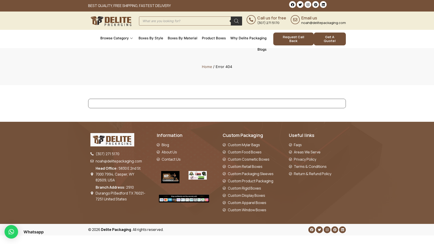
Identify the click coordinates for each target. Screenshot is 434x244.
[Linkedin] (323, 4)
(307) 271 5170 (268, 22)
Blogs (262, 49)
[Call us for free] (251, 19)
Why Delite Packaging (248, 38)
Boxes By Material (182, 38)
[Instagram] (307, 4)
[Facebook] (292, 4)
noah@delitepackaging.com (323, 22)
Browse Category (114, 38)
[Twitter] (300, 4)
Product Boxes (214, 38)
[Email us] (295, 19)
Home (207, 66)
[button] (11, 232)
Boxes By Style (151, 38)
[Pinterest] (315, 4)
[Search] (236, 21)
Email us (309, 18)
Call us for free (271, 18)
